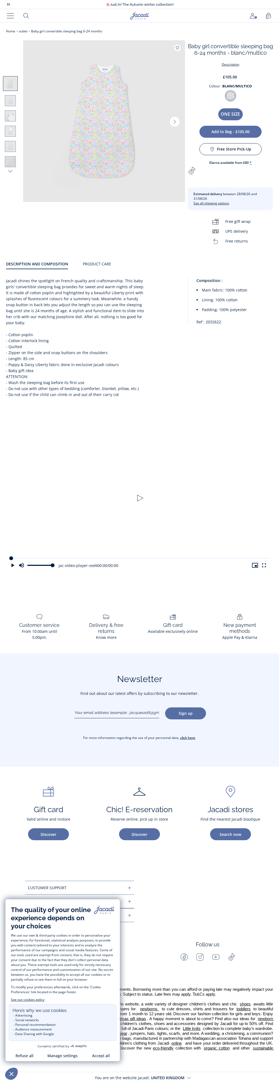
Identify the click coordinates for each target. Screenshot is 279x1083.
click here (187, 737)
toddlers (243, 1009)
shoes (245, 1004)
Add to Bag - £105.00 (230, 131)
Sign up (186, 713)
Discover (48, 834)
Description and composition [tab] (37, 263)
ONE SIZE (230, 114)
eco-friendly (163, 1048)
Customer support (47, 887)
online (176, 1043)
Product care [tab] (97, 263)
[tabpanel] (139, 338)
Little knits (192, 1028)
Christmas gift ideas (128, 1019)
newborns (149, 1009)
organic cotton (217, 1048)
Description (230, 64)
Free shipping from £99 (139, 5)
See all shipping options (211, 203)
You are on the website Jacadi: (139, 1077)
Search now (230, 834)
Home (10, 31)
